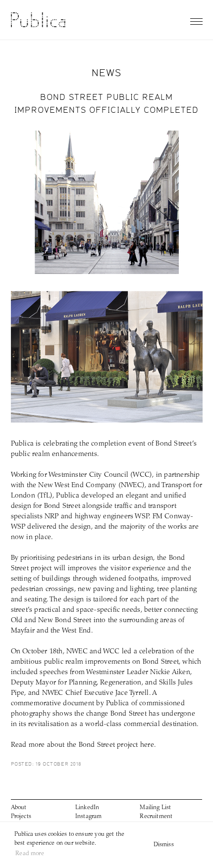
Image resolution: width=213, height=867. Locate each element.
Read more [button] (29, 854)
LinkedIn (87, 808)
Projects (21, 817)
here (147, 745)
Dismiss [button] (164, 845)
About (19, 808)
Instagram (88, 817)
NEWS (107, 72)
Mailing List (155, 808)
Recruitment (156, 817)
